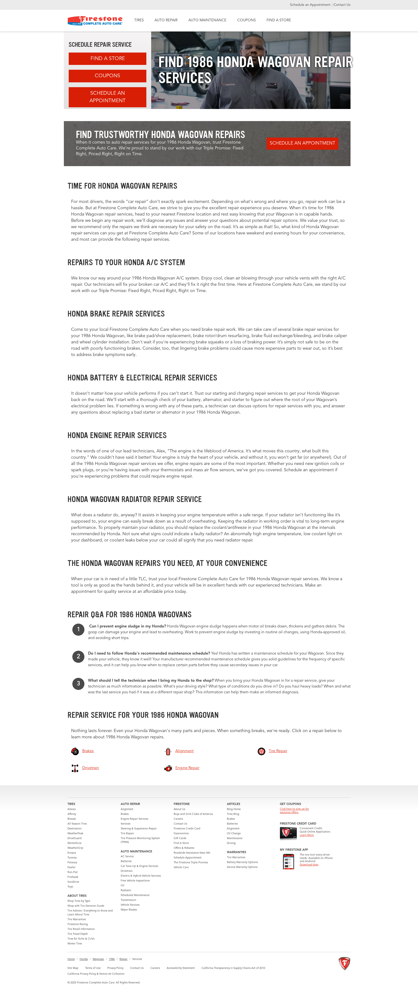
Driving (231, 843)
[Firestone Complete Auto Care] (95, 20)
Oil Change (234, 833)
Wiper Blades (129, 910)
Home (71, 959)
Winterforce (74, 843)
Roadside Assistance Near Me (192, 853)
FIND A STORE (279, 20)
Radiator (126, 890)
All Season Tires (77, 824)
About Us (179, 809)
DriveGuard (74, 838)
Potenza (72, 862)
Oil (122, 885)
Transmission (128, 900)
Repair (123, 959)
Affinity (71, 814)
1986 (112, 959)
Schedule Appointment (188, 858)
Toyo (70, 887)
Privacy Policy (115, 968)
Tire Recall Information (81, 929)
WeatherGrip (75, 848)
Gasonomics (181, 833)
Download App (309, 865)
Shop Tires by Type (78, 901)
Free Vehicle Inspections (135, 881)
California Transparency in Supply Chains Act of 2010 (233, 968)
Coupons (107, 75)
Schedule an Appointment (310, 5)
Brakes (125, 814)
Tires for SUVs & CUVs (81, 939)
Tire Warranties (76, 919)
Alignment (127, 809)
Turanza (72, 858)
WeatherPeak (75, 833)
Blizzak (71, 819)
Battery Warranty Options (242, 862)
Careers (178, 819)
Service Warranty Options (242, 867)
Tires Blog (233, 814)
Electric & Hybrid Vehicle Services (141, 876)
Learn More (307, 835)
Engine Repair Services (134, 819)
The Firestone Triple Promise (191, 862)
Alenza (71, 809)
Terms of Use (93, 968)
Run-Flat (72, 872)
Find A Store (107, 58)
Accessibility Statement (181, 968)
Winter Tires (74, 944)
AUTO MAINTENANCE (207, 20)
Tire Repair (127, 833)
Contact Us (342, 5)
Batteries (126, 861)
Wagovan (98, 959)
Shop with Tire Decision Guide (85, 906)
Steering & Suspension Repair (139, 828)
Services (125, 824)
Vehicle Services (130, 905)
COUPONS (246, 20)
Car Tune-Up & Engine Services (139, 866)
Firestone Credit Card (187, 828)
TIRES (139, 20)
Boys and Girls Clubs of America (193, 814)
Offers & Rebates (184, 848)
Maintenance (234, 838)
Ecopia (71, 853)
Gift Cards (180, 838)
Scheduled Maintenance (135, 895)
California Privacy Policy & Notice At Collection (96, 974)
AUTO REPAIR (166, 20)
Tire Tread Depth (77, 934)
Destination (74, 828)
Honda (84, 959)
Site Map (72, 968)
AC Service (127, 856)
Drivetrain (127, 871)
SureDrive (73, 882)
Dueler (71, 867)
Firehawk (72, 877)
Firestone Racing (77, 924)
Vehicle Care (181, 867)
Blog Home (234, 809)
